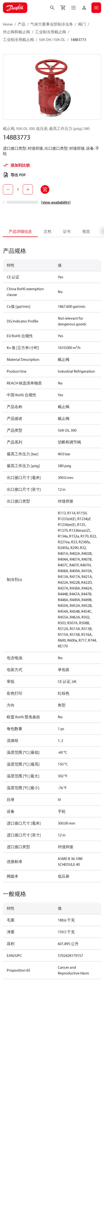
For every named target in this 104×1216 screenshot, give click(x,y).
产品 (21, 24)
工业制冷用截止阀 (50, 31)
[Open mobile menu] (96, 7)
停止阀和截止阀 (16, 31)
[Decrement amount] (8, 189)
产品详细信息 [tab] (20, 231)
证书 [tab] (67, 231)
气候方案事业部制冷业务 (51, 24)
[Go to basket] (63, 7)
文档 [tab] (47, 231)
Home (8, 24)
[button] (73, 7)
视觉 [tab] (86, 231)
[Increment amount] (28, 189)
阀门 (82, 24)
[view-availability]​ (56, 202)
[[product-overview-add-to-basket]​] (45, 189)
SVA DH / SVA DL (52, 39)
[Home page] (15, 7)
